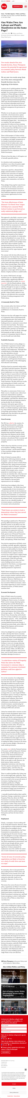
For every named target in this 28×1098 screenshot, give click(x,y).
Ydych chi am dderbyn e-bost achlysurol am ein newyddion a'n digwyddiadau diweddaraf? (14, 1042)
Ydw (10, 1039)
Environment (10, 35)
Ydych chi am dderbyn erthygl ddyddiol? (13, 1036)
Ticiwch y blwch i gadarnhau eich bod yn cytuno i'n (13, 1048)
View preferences (14, 1092)
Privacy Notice (17, 1096)
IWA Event (17, 35)
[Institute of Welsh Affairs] (4, 6)
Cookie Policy (10, 1096)
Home (2, 14)
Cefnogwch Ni (17, 6)
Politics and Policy (20, 14)
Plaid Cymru (7, 37)
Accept (14, 1084)
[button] (25, 1069)
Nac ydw (4, 1039)
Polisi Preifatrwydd (12, 1049)
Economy (3, 35)
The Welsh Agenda (10, 14)
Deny (14, 1088)
